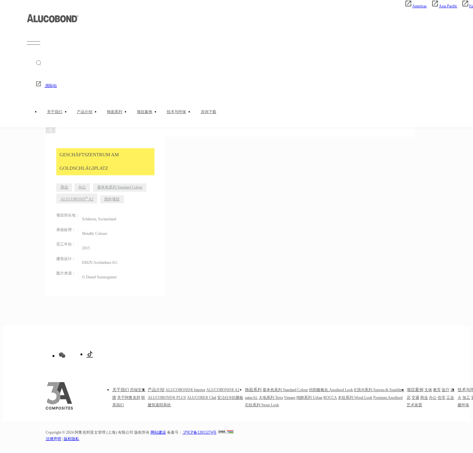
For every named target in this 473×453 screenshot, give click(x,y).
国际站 (50, 86)
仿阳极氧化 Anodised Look (331, 390)
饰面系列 (114, 112)
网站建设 (158, 432)
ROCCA (330, 398)
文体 (428, 390)
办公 (82, 187)
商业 (64, 187)
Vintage (289, 398)
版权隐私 (71, 439)
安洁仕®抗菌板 (230, 398)
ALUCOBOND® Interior (185, 390)
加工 (466, 398)
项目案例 (144, 112)
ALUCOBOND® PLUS (167, 398)
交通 (415, 398)
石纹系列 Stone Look (262, 405)
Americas (419, 6)
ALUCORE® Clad (201, 398)
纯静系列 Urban (309, 398)
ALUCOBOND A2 (76, 198)
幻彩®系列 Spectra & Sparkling (379, 390)
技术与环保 (176, 112)
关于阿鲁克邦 (128, 398)
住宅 (441, 398)
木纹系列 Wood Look (355, 398)
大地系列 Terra (271, 398)
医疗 (446, 390)
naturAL (251, 398)
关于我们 (54, 112)
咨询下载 (208, 112)
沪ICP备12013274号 (199, 432)
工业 (450, 398)
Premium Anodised (388, 398)
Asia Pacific (448, 6)
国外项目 (112, 199)
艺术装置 (414, 405)
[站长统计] (226, 432)
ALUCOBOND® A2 (222, 390)
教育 (437, 390)
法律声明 (53, 439)
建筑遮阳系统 (159, 405)
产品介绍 (84, 112)
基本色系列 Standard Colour (120, 187)
